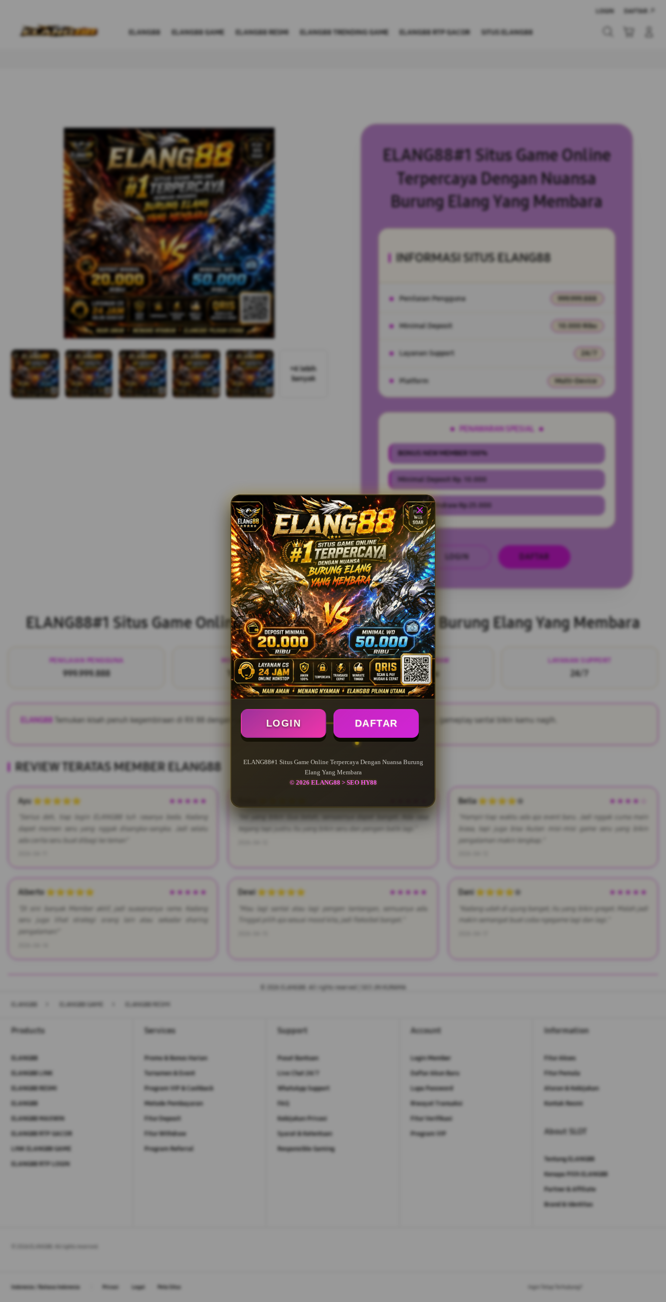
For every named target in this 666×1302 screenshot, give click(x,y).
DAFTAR (376, 723)
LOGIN (283, 723)
